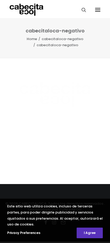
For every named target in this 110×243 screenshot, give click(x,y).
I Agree (90, 233)
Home (32, 38)
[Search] (81, 9)
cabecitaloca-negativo (62, 38)
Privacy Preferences (23, 233)
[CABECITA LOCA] (26, 10)
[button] (97, 9)
